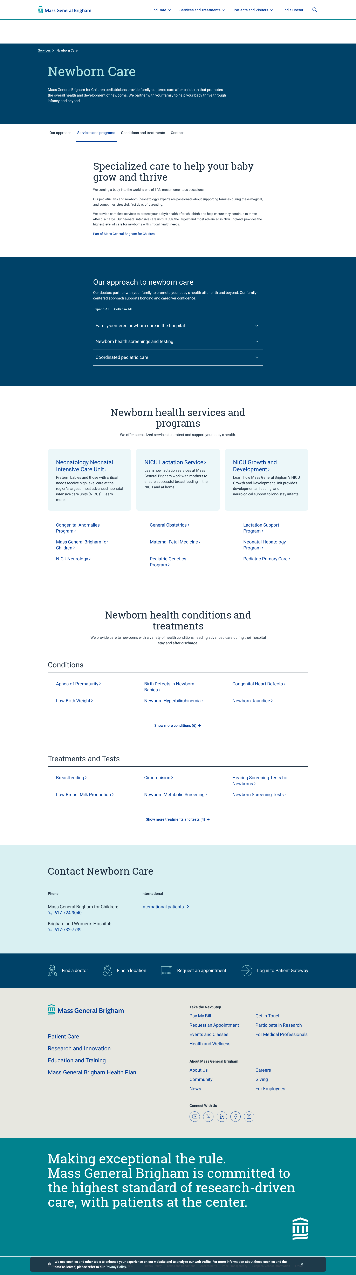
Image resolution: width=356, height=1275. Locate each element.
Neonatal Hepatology (264, 544)
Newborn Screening (258, 794)
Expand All (101, 309)
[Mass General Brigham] (86, 1014)
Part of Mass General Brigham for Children (124, 234)
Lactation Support (261, 528)
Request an (214, 1025)
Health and (210, 1043)
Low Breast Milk (83, 794)
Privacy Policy (115, 1267)
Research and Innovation (80, 10)
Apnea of (77, 683)
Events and (209, 1034)
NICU (72, 558)
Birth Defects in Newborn (169, 686)
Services (44, 50)
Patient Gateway (260, 10)
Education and (77, 1060)
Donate (287, 10)
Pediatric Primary (265, 558)
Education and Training (119, 10)
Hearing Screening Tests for (260, 780)
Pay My (200, 1015)
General (168, 525)
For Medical (281, 1034)
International (163, 906)
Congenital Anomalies (78, 528)
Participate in (278, 1025)
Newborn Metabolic (174, 794)
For (270, 1088)
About (199, 1070)
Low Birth (73, 700)
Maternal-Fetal (174, 541)
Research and (79, 1048)
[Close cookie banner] (302, 1264)
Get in (268, 1015)
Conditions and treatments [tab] (143, 133)
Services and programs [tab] (96, 133)
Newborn (172, 700)
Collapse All (123, 309)
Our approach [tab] (60, 133)
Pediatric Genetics (168, 561)
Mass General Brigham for (82, 544)
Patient (63, 1036)
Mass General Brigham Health (92, 1072)
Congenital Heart (257, 683)
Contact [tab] (177, 133)
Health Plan (45, 10)
